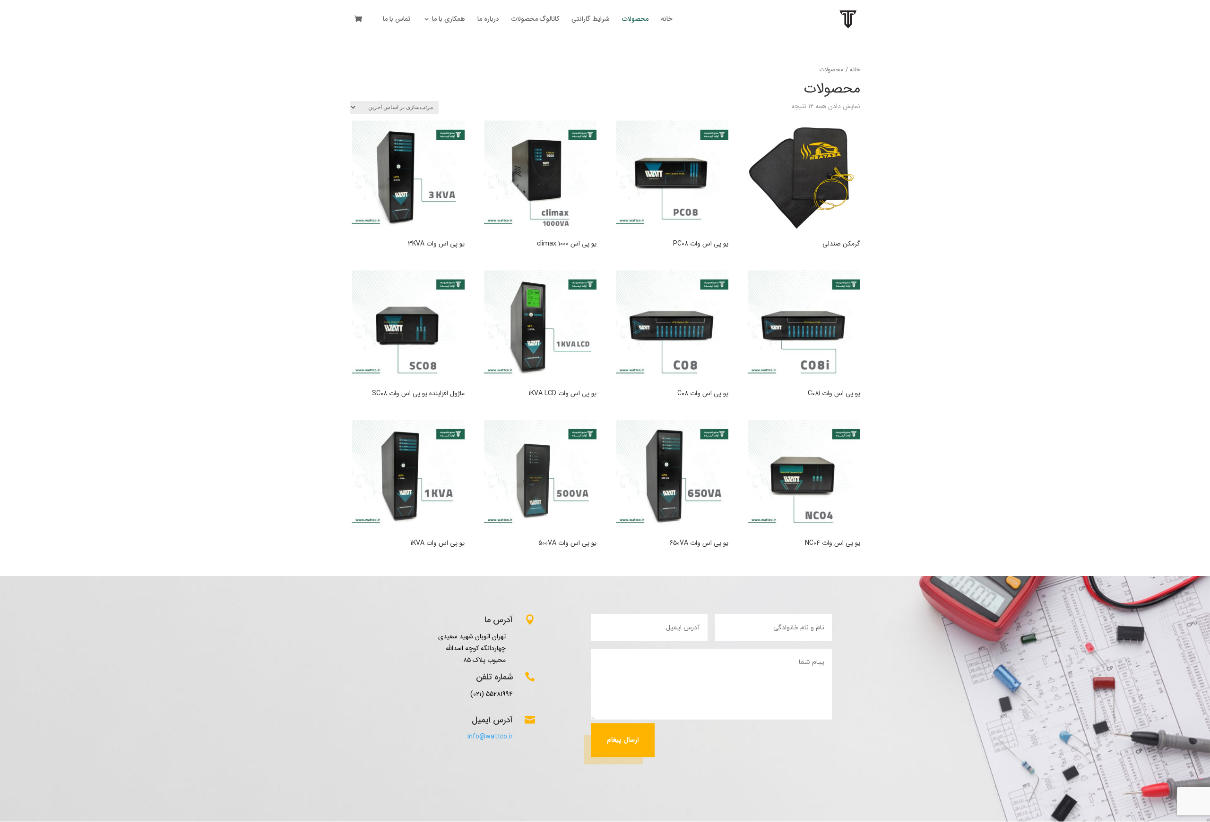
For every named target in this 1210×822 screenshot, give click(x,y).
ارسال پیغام (623, 740)
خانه (667, 20)
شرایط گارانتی (590, 20)
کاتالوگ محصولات (535, 20)
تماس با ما (396, 20)
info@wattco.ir (490, 736)
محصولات (635, 20)
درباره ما (488, 20)
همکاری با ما (448, 20)
